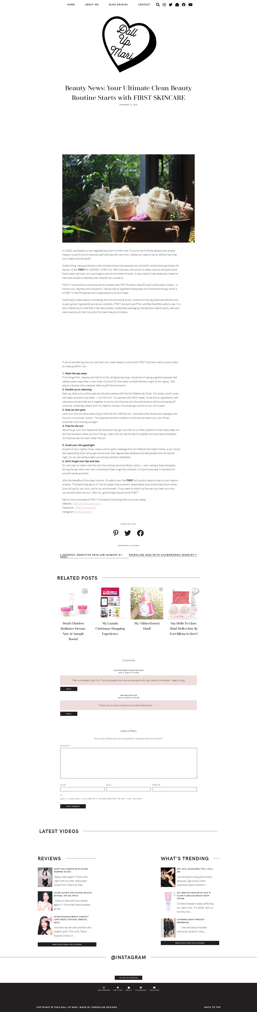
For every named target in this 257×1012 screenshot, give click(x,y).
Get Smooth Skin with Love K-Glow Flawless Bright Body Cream (194, 895)
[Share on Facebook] (140, 533)
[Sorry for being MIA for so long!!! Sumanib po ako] (167, 974)
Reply (68, 689)
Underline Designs (104, 1007)
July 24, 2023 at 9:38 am (128, 698)
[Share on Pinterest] (115, 533)
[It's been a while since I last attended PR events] (90, 974)
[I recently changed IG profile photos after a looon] (38, 974)
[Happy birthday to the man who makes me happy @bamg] (64, 974)
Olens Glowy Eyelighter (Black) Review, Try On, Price (73, 894)
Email (109, 785)
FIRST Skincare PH (85, 507)
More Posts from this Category (67, 944)
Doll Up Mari (69, 1007)
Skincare (134, 545)
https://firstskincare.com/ (87, 503)
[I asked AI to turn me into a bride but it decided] (141, 974)
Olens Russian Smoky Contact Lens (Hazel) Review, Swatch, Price (71, 919)
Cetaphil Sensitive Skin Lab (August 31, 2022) (91, 556)
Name (63, 785)
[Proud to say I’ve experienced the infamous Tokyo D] (244, 974)
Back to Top (212, 1007)
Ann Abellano (126, 695)
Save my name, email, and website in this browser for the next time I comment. (101, 799)
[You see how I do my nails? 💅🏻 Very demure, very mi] (193, 974)
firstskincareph (83, 511)
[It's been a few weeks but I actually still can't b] (218, 974)
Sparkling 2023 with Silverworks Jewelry (162, 555)
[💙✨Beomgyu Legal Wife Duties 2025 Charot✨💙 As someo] (13, 974)
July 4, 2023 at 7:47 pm (128, 673)
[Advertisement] (128, 131)
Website (156, 785)
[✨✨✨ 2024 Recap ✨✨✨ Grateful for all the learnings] (115, 974)
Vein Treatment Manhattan (126, 670)
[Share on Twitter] (127, 533)
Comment (65, 746)
